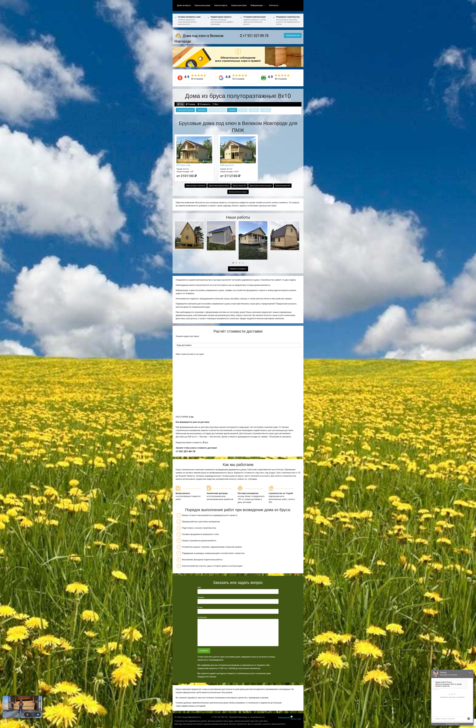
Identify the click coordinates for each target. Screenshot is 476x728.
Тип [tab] (181, 104)
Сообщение (202, 617)
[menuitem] (184, 5)
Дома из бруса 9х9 (239, 185)
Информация (257, 5)
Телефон (200, 597)
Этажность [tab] (204, 104)
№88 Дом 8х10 (227, 165)
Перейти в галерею (238, 269)
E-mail (199, 607)
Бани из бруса (220, 5)
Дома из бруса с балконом (195, 185)
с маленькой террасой (185, 110)
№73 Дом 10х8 (183, 165)
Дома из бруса (184, 5)
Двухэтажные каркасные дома (260, 185)
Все (216, 104)
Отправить (203, 651)
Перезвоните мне (293, 35)
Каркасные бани (239, 5)
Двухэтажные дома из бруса (219, 185)
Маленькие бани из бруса (238, 192)
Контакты (273, 5)
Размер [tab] (191, 104)
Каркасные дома (202, 5)
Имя (199, 587)
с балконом (201, 110)
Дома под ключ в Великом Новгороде (198, 38)
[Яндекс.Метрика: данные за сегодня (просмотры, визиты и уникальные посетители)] (296, 718)
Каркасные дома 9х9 (282, 185)
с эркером (232, 110)
